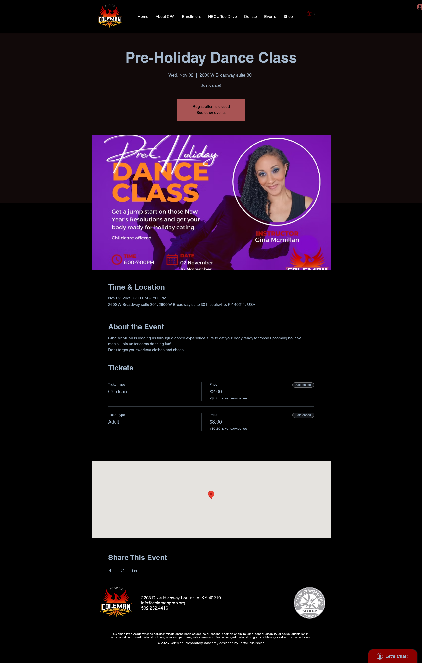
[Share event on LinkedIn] (134, 570)
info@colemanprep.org (163, 602)
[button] (312, 13)
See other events (211, 112)
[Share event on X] (122, 570)
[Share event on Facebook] (110, 570)
